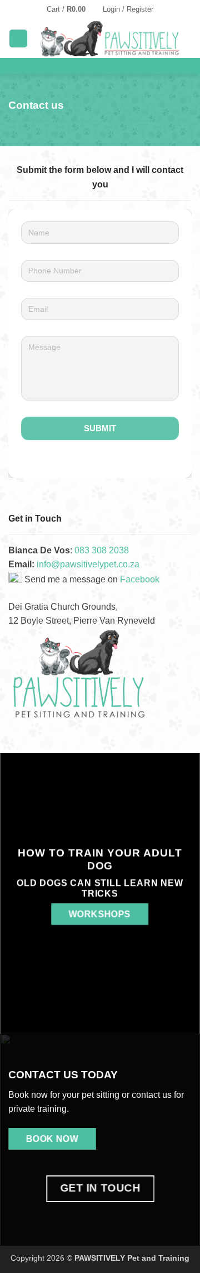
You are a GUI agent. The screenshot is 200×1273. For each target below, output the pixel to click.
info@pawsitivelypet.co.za (88, 564)
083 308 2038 (101, 550)
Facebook (139, 579)
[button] (71, 9)
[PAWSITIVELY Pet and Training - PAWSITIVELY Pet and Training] (109, 38)
